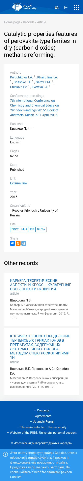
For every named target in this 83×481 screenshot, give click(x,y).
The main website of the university (43, 427)
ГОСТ (15, 229)
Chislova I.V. (18, 87)
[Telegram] (23, 243)
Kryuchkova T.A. (21, 77)
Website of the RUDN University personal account (43, 432)
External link (18, 183)
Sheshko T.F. (22, 82)
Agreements (43, 416)
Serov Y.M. (43, 82)
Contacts (43, 410)
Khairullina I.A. (47, 77)
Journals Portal (43, 421)
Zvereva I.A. (40, 87)
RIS (32, 229)
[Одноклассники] (18, 243)
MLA (24, 229)
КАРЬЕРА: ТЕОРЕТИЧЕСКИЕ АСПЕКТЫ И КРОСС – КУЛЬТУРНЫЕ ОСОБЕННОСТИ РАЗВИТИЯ (40, 285)
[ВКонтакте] (12, 243)
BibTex (41, 229)
